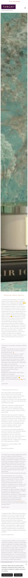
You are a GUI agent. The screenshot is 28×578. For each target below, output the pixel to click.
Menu (25, 7)
